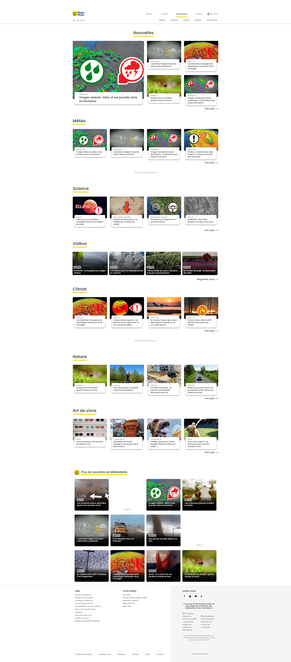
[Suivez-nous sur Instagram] (190, 596)
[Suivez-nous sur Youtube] (196, 596)
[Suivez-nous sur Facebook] (184, 596)
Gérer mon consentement (85, 609)
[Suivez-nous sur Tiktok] (201, 596)
